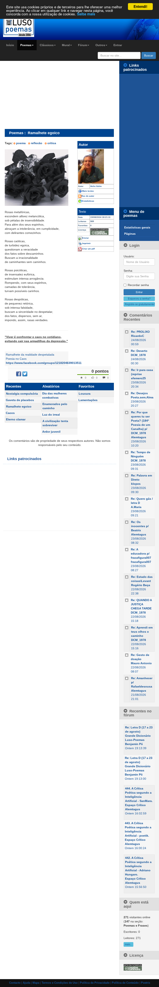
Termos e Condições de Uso (60, 982)
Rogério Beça (140, 585)
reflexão (36, 143)
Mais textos (88, 191)
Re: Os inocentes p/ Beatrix (140, 526)
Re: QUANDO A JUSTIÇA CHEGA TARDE (141, 604)
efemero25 (138, 378)
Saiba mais (86, 13)
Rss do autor (87, 196)
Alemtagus (138, 437)
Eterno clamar (15, 419)
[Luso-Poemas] (20, 27)
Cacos (10, 413)
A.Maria (136, 507)
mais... (128, 944)
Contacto (14, 982)
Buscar (148, 55)
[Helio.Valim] (95, 166)
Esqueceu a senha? (139, 298)
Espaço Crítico (135, 805)
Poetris (145, 982)
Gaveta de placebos (20, 400)
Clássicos (47, 45)
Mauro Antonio (141, 663)
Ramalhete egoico (18, 406)
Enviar (85, 238)
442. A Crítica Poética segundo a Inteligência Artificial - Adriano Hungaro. (138, 866)
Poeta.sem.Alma (142, 397)
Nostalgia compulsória (22, 393)
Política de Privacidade (95, 982)
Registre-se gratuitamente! (140, 304)
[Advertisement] (39, 95)
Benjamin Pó (134, 744)
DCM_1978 (138, 355)
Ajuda (26, 982)
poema (21, 143)
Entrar (117, 45)
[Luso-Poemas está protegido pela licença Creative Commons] (133, 967)
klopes (136, 483)
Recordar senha (138, 285)
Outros (100, 45)
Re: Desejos (139, 393)
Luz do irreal (51, 414)
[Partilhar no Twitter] (24, 373)
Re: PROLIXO (140, 331)
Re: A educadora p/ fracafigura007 (141, 553)
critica (51, 143)
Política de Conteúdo (125, 982)
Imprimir (86, 243)
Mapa (36, 982)
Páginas (130, 233)
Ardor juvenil (51, 431)
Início (10, 45)
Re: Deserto (139, 350)
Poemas (25, 45)
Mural (66, 45)
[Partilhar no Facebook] (18, 373)
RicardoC (137, 336)
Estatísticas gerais (137, 227)
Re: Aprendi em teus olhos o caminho (142, 631)
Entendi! (140, 6)
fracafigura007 (141, 561)
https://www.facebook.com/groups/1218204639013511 (44, 363)
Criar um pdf (88, 249)
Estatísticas (88, 201)
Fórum (82, 45)
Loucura (84, 393)
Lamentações (88, 400)
